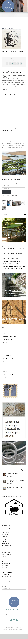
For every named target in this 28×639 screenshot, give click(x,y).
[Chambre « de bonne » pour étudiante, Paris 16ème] (4, 203)
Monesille (4, 558)
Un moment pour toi (6, 576)
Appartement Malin (6, 528)
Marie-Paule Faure (6, 556)
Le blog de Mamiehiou (7, 550)
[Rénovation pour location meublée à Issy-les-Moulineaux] (4, 208)
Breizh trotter (5, 534)
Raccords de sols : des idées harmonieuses (13, 474)
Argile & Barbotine (6, 530)
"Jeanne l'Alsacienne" (18, 614)
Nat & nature (5, 561)
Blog (4, 333)
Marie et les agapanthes (7, 554)
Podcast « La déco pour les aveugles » (11, 258)
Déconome (4, 536)
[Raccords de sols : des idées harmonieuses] (4, 474)
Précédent (24, 21)
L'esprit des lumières (6, 549)
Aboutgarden (5, 527)
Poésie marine (5, 565)
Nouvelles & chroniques (8, 365)
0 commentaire (20, 51)
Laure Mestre (5, 51)
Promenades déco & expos (8, 368)
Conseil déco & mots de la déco (9, 336)
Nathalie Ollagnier (6, 563)
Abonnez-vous (6, 191)
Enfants (4, 345)
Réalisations (5, 371)
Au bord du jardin (6, 532)
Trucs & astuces (6, 377)
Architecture (5, 329)
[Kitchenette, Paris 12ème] (18, 203)
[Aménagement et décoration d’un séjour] (23, 203)
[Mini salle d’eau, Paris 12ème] (13, 203)
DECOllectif (5, 342)
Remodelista (4, 569)
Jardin (4, 352)
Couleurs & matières (7, 339)
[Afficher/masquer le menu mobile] (25, 0)
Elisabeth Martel (5, 539)
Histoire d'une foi (5, 543)
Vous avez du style (6, 580)
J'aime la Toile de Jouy (6, 545)
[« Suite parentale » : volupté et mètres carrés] (4, 487)
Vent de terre (5, 578)
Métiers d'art (5, 361)
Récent (14, 470)
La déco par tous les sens (8, 355)
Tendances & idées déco (8, 374)
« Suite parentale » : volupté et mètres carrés (15, 488)
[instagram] (14, 620)
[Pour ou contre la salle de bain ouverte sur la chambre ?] (4, 480)
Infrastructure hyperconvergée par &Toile (17, 629)
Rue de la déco (5, 570)
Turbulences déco (6, 574)
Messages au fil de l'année (8, 358)
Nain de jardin (5, 559)
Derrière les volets (6, 538)
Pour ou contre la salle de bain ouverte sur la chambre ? (15, 481)
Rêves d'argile (5, 567)
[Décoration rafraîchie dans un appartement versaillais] (9, 203)
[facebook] (11, 620)
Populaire (6, 470)
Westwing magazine (6, 581)
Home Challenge (6, 349)
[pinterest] (17, 620)
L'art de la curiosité (6, 547)
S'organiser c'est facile (7, 572)
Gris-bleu (4, 541)
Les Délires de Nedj (6, 552)
